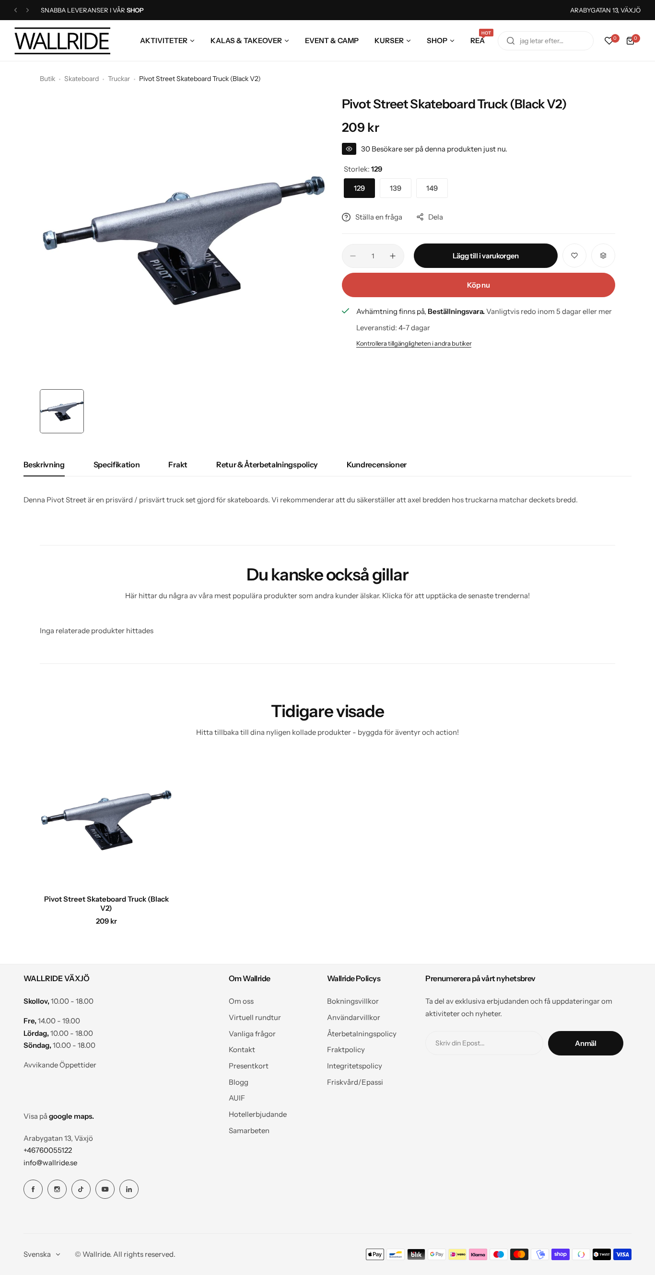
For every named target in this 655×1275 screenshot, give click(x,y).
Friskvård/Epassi (355, 1082)
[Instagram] (57, 1189)
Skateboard (81, 78)
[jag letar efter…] (510, 40)
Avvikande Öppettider (59, 1064)
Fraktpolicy (346, 1049)
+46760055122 (47, 1150)
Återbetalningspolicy (362, 1033)
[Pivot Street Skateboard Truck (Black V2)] (106, 820)
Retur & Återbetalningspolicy (267, 464)
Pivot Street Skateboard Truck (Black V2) (106, 903)
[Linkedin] (129, 1189)
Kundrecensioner (377, 464)
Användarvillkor (353, 1017)
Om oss (241, 1001)
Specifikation (117, 464)
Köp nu (478, 285)
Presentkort (249, 1065)
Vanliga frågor (252, 1033)
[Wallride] (62, 40)
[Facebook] (33, 1189)
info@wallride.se (50, 1162)
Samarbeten (249, 1130)
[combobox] (546, 40)
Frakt (177, 464)
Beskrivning (43, 464)
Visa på (58, 1116)
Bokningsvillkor (353, 1001)
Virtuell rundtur (255, 1017)
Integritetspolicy (354, 1065)
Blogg (238, 1082)
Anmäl (585, 1043)
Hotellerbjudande (258, 1114)
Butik (47, 78)
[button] (15, 10)
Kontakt (242, 1049)
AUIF (237, 1097)
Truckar (119, 78)
